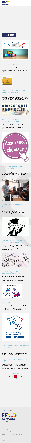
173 (13, 376)
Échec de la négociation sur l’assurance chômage (12, 167)
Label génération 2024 (10, 302)
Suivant (15, 378)
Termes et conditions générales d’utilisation (13, 434)
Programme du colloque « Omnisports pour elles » (11, 120)
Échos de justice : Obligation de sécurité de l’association (13, 241)
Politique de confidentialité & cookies (11, 431)
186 (24, 376)
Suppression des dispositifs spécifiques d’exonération (12, 272)
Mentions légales (6, 429)
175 (18, 376)
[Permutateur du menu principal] (28, 3)
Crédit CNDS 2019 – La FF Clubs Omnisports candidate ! (13, 91)
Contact (4, 427)
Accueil (3, 410)
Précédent (15, 373)
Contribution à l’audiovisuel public (14, 64)
